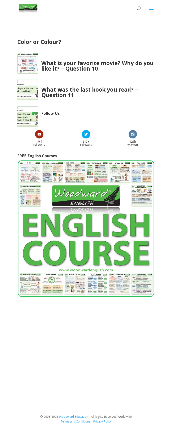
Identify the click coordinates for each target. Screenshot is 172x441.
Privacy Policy (102, 421)
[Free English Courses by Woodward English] (86, 296)
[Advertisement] (86, 334)
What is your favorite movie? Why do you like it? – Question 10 (97, 65)
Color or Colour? (39, 42)
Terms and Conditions (75, 421)
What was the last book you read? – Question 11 (89, 92)
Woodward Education (73, 417)
